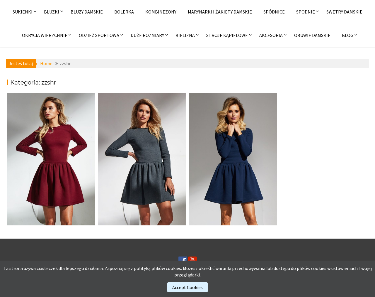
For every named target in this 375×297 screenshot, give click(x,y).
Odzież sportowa (99, 35)
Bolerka (124, 12)
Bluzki (51, 12)
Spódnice (274, 12)
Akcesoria (271, 35)
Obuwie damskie (312, 35)
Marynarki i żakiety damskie (220, 12)
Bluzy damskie (87, 12)
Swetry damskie (344, 12)
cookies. (174, 268)
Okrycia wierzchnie (44, 35)
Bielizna (185, 35)
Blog (347, 35)
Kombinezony (160, 12)
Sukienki (23, 12)
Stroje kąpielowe (227, 35)
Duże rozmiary (147, 35)
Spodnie (305, 12)
